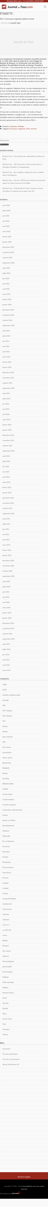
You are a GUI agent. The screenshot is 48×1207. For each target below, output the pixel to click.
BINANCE (6, 768)
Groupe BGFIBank (9, 899)
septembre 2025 (8, 263)
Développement (8, 825)
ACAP (4, 690)
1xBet (4, 684)
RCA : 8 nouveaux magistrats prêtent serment (17, 19)
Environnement (8, 867)
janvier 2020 (7, 618)
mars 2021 (6, 545)
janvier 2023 (7, 430)
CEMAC (5, 789)
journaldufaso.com (29, 1186)
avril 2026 (6, 226)
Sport (4, 1014)
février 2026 (6, 237)
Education (6, 852)
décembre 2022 (8, 435)
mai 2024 (5, 346)
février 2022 (6, 487)
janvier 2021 (7, 555)
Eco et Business (8, 841)
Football (5, 883)
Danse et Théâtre (8, 820)
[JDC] (18, 7)
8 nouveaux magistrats (17, 129)
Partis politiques (8, 961)
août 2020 (6, 581)
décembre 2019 (8, 623)
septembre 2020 (8, 576)
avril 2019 (6, 665)
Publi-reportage (8, 982)
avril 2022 (6, 477)
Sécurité (5, 1003)
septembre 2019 (8, 639)
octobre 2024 (7, 320)
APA (3, 742)
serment (34, 129)
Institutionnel (7, 904)
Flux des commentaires (11, 1059)
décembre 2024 (8, 310)
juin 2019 (5, 655)
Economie (6, 846)
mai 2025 (5, 284)
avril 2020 (6, 602)
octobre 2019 (7, 634)
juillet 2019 (6, 649)
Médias (5, 940)
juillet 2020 (6, 587)
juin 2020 (5, 592)
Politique (21, 126)
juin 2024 (5, 341)
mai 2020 (5, 597)
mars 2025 (6, 294)
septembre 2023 (8, 388)
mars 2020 (6, 607)
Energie (5, 857)
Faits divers (6, 873)
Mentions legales (24, 1177)
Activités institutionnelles (11, 695)
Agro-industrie (7, 737)
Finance (5, 878)
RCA (28, 129)
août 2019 (6, 644)
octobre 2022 (7, 446)
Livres (4, 935)
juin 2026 (5, 216)
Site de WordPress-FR (10, 1064)
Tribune (5, 1034)
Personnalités (7, 972)
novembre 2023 (8, 378)
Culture (5, 815)
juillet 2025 (6, 273)
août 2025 (6, 268)
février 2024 (6, 362)
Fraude (5, 893)
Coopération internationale (12, 810)
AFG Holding (7, 711)
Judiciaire (13, 126)
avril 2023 (6, 414)
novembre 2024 (8, 315)
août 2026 (6, 205)
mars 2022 (6, 482)
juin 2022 (5, 466)
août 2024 (6, 331)
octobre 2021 (7, 508)
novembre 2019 (8, 628)
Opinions (5, 956)
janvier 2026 (7, 242)
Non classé (6, 951)
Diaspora (5, 831)
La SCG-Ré (6, 930)
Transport (6, 1029)
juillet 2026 (6, 210)
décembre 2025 (8, 247)
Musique (5, 946)
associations (7, 752)
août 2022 (6, 456)
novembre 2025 (8, 252)
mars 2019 (6, 670)
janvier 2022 (7, 493)
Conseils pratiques (9, 805)
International (7, 909)
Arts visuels (6, 747)
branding (5, 778)
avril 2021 (6, 540)
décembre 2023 (8, 372)
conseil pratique (8, 799)
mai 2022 (5, 472)
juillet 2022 (6, 461)
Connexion (6, 1049)
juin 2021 (5, 529)
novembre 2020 (8, 566)
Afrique (5, 726)
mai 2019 (5, 660)
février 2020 (6, 613)
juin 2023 (5, 404)
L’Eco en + (6, 925)
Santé (4, 998)
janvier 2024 (7, 367)
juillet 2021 (6, 524)
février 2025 (6, 299)
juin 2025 (5, 278)
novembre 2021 (8, 503)
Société (5, 1008)
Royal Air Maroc (8, 993)
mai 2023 (5, 409)
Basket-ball (6, 763)
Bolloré (5, 773)
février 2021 (6, 550)
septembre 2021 (8, 513)
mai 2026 (5, 221)
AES (4, 705)
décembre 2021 (8, 498)
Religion (5, 987)
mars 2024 (6, 357)
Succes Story (7, 1019)
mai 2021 (5, 534)
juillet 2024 (6, 336)
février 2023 (6, 425)
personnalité (7, 967)
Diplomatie (6, 836)
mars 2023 (6, 419)
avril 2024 (6, 352)
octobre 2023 (7, 383)
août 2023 (6, 393)
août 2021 (6, 519)
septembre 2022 (8, 451)
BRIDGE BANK (7, 784)
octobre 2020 (7, 571)
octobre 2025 (7, 258)
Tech (4, 1024)
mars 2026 (6, 231)
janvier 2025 (7, 305)
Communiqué (7, 794)
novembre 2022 (8, 440)
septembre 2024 (8, 325)
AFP (4, 721)
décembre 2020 (8, 560)
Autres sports (7, 758)
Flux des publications (10, 1054)
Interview (5, 914)
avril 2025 (6, 289)
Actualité (5, 700)
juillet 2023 (6, 399)
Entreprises (6, 862)
